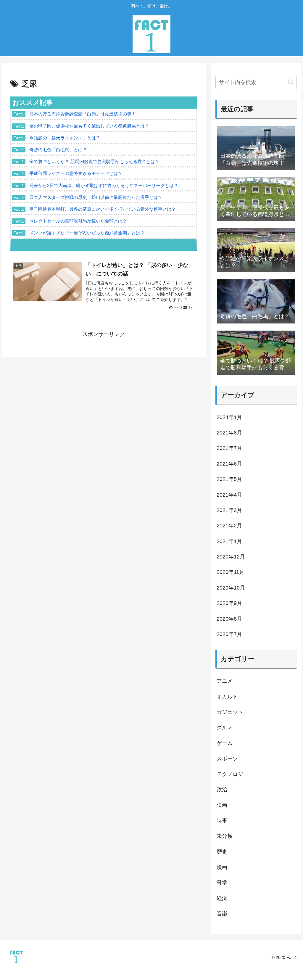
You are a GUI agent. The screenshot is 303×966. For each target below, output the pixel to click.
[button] (291, 82)
